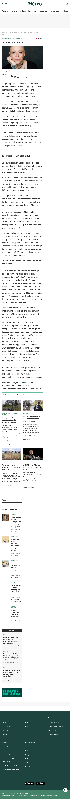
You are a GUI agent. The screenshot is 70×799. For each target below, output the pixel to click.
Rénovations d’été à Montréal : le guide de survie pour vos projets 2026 (11, 657)
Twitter (27, 751)
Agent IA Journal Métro (7, 445)
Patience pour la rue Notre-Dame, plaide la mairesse (11, 467)
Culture (23, 11)
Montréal (25, 413)
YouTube (27, 763)
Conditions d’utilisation (9, 765)
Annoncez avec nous (8, 751)
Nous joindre (6, 747)
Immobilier (43, 11)
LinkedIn (28, 767)
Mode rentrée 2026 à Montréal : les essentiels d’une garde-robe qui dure (16, 522)
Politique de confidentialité (10, 769)
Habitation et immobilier (14, 607)
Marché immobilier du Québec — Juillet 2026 (16, 613)
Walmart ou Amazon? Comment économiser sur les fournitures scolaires (15, 545)
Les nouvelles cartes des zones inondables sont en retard (32, 418)
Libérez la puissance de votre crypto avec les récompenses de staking (11, 673)
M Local (15, 11)
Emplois (5, 722)
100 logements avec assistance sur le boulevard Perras (10, 420)
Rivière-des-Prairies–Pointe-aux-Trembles (21, 32)
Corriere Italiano (53, 734)
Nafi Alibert (13, 76)
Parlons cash (54, 11)
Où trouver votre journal (55, 726)
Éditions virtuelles (53, 722)
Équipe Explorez (6, 681)
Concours (5, 730)
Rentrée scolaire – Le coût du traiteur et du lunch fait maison (15, 568)
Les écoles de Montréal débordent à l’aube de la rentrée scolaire (16, 590)
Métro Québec (52, 730)
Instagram (28, 755)
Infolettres (28, 722)
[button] (2, 4)
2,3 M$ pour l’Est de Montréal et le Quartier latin (33, 467)
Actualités (5, 11)
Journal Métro (14, 531)
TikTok (27, 759)
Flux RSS (28, 726)
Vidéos (4, 734)
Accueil (4, 32)
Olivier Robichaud (27, 439)
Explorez (65, 11)
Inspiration (32, 11)
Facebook (28, 747)
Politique (4, 462)
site (25, 382)
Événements (6, 726)
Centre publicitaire (8, 755)
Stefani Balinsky (14, 555)
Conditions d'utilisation (47, 795)
